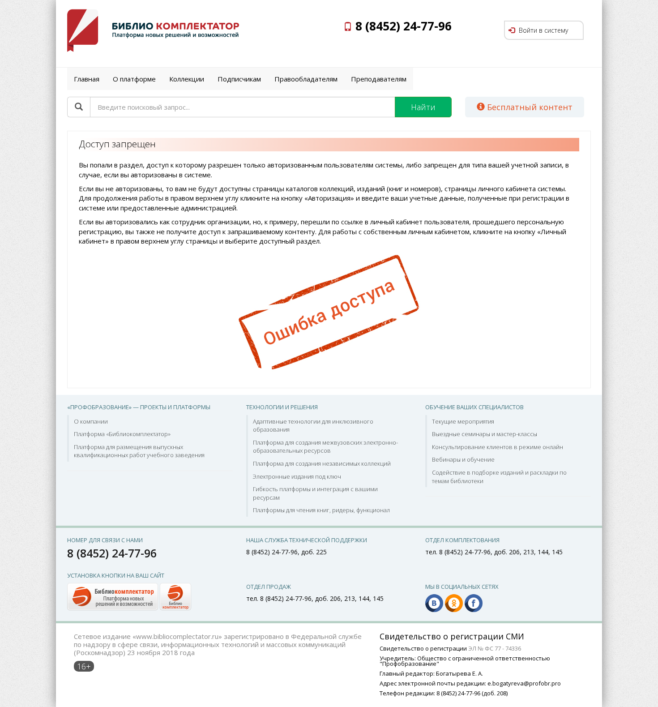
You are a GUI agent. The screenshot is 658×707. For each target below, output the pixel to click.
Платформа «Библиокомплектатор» (122, 434)
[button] (129, 596)
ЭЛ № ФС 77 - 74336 (494, 648)
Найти (423, 107)
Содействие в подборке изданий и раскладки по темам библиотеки (499, 476)
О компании (91, 421)
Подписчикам (239, 78)
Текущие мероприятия (463, 421)
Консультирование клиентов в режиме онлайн (497, 447)
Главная (86, 78)
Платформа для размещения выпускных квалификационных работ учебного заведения (139, 451)
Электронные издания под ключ (297, 476)
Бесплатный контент (529, 107)
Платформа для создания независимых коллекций (322, 463)
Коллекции (186, 78)
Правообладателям (306, 78)
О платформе (134, 78)
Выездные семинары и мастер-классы (484, 434)
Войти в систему (542, 30)
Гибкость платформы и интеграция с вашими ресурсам (315, 493)
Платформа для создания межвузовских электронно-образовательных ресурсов (325, 446)
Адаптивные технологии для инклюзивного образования (313, 425)
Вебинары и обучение (463, 459)
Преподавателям (378, 78)
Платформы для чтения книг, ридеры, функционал (321, 510)
